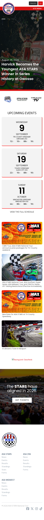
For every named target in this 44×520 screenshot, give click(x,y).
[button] (37, 8)
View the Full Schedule (22, 211)
